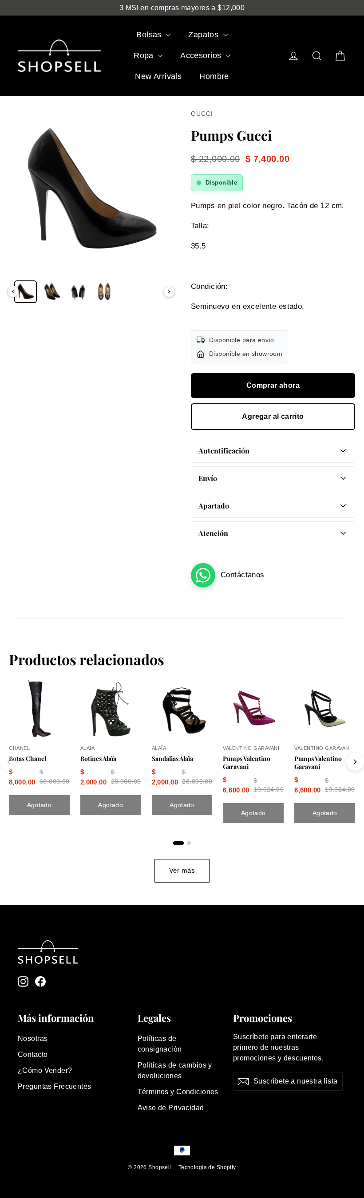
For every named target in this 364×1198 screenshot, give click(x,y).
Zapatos (204, 34)
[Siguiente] (169, 291)
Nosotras (32, 1038)
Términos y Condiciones (178, 1092)
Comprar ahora (273, 385)
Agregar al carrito (273, 416)
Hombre (214, 76)
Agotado (39, 804)
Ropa (145, 55)
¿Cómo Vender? (45, 1070)
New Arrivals (158, 76)
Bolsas (150, 34)
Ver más (182, 870)
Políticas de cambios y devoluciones (175, 1070)
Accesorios (202, 55)
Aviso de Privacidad (171, 1107)
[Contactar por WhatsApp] (203, 575)
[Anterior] (13, 291)
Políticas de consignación (160, 1044)
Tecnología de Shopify (207, 1167)
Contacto (32, 1054)
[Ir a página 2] (189, 843)
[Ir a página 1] (178, 843)
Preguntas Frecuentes (54, 1086)
